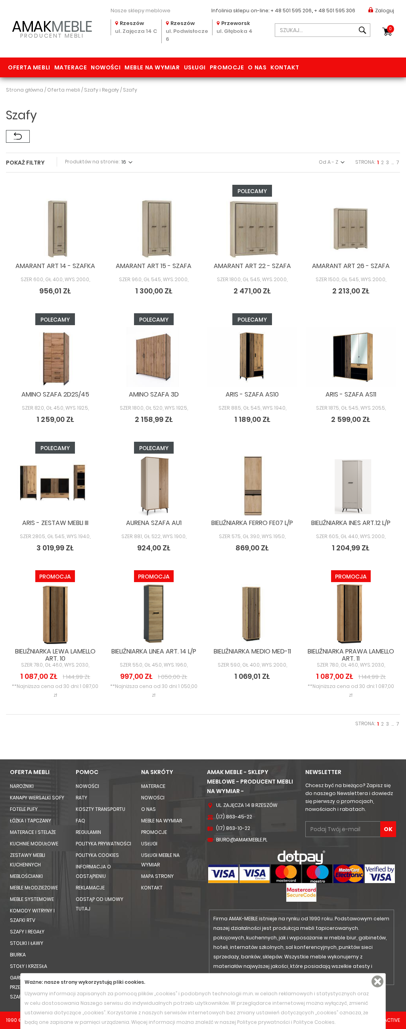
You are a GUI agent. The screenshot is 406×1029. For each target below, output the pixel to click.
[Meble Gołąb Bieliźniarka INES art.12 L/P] (351, 485)
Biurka (18, 954)
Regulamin (88, 832)
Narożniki (22, 786)
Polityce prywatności (263, 1022)
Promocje (227, 67)
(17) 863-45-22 (234, 816)
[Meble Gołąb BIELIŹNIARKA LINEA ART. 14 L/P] (154, 614)
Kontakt (284, 67)
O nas (257, 67)
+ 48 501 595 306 (334, 10)
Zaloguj (384, 10)
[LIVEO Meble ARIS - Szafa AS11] (351, 357)
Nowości (106, 67)
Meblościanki (26, 876)
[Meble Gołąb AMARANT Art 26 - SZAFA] (351, 229)
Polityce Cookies (314, 1022)
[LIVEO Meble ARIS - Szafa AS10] (252, 357)
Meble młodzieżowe (34, 887)
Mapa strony (157, 876)
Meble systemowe (32, 899)
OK (388, 829)
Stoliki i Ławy (26, 943)
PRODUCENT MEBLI (52, 28)
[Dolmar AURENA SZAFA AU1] (154, 485)
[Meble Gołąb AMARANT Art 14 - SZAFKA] (55, 229)
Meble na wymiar (152, 67)
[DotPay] (301, 857)
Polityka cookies (97, 855)
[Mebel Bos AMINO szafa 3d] (154, 357)
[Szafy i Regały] (18, 136)
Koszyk (390, 29)
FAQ (80, 820)
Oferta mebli (29, 67)
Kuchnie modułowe (34, 843)
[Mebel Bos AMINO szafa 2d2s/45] (55, 357)
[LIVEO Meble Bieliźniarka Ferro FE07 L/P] (252, 485)
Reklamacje (90, 887)
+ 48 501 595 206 (291, 10)
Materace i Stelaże (33, 832)
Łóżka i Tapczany (30, 820)
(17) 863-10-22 (233, 828)
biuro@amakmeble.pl (241, 839)
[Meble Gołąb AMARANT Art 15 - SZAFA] (154, 229)
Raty (81, 797)
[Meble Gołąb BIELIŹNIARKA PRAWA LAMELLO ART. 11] (351, 614)
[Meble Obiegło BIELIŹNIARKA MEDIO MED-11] (252, 614)
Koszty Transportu (100, 809)
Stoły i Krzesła (28, 966)
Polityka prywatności (103, 843)
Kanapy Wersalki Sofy (37, 797)
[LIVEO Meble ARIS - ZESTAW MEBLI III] (55, 485)
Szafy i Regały (27, 931)
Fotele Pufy (24, 809)
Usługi (195, 67)
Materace (70, 67)
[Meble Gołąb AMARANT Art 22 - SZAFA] (252, 229)
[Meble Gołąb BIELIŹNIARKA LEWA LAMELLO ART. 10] (55, 614)
